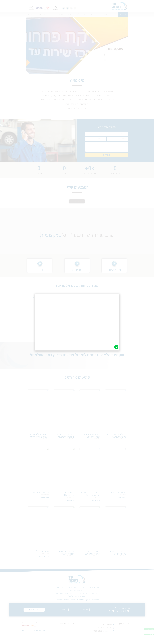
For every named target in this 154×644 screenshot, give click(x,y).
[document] (77, 322)
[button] (44, 303)
